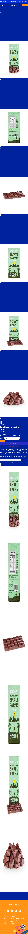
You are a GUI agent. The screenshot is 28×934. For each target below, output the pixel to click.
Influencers (12, 916)
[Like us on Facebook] (12, 911)
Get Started (25, 5)
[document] (14, 679)
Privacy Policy (19, 920)
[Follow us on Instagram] (8, 911)
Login (11, 921)
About (5, 916)
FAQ (5, 921)
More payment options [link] (14, 446)
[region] (14, 1)
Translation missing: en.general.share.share (11, 459)
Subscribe (6, 919)
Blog (5, 923)
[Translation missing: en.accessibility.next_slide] (1, 422)
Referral (12, 919)
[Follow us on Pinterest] (20, 911)
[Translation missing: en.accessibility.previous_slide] (0, 422)
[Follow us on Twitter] (16, 911)
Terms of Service (20, 918)
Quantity (2, 438)
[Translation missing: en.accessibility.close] (0, 464)
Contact (12, 923)
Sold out (2, 441)
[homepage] (14, 5)
